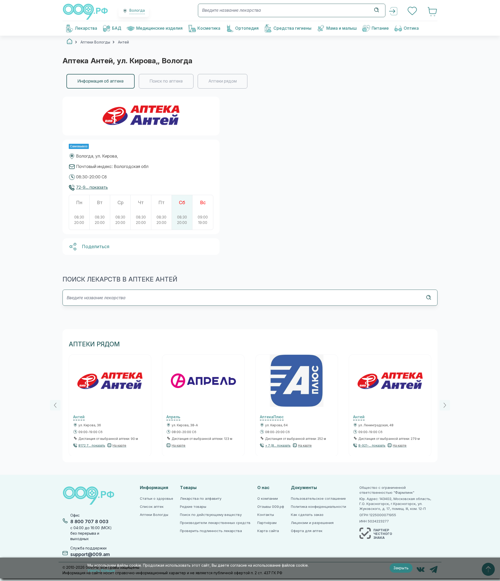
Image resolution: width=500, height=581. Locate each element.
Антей (79, 417)
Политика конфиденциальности (318, 507)
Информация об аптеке (100, 81)
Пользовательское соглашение (318, 499)
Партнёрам (267, 523)
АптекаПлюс (272, 417)
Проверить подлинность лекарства (211, 531)
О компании (267, 499)
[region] (250, 81)
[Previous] (55, 405)
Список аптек (152, 507)
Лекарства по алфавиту (200, 499)
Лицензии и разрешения (312, 523)
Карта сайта (268, 531)
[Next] (445, 405)
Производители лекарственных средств (215, 523)
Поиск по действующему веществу (211, 515)
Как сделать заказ (307, 515)
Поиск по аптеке (166, 81)
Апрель (173, 417)
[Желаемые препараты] (413, 12)
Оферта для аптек (306, 531)
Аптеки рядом (222, 81)
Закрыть (401, 568)
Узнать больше (101, 570)
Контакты (265, 515)
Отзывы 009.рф (270, 507)
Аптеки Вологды (154, 515)
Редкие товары (193, 507)
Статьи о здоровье (156, 499)
